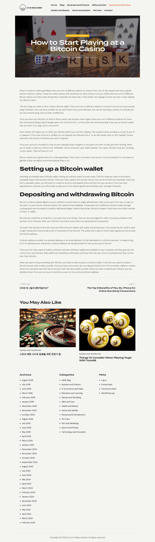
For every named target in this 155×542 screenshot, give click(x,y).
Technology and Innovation (74, 432)
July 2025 (26, 423)
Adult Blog (66, 380)
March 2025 (27, 440)
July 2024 (26, 471)
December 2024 (29, 449)
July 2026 (26, 384)
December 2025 (29, 406)
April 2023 (26, 514)
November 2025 (29, 410)
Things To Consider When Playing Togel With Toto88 (105, 359)
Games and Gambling (77, 36)
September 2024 (30, 462)
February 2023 (28, 522)
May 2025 (26, 432)
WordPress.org (107, 393)
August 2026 (27, 380)
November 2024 (29, 453)
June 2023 (26, 505)
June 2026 (26, 389)
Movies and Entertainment (73, 414)
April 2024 (26, 483)
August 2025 (27, 419)
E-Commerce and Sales (72, 389)
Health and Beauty (70, 406)
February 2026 (28, 397)
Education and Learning (72, 393)
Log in (104, 380)
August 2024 (27, 466)
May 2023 (26, 509)
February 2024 (28, 492)
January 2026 (28, 402)
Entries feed (106, 384)
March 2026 (27, 393)
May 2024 (26, 479)
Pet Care (66, 419)
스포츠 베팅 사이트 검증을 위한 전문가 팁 (40, 354)
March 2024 (27, 488)
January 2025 (28, 445)
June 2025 (26, 427)
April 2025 (26, 436)
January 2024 (28, 496)
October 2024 (28, 458)
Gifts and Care (68, 402)
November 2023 (29, 501)
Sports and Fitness (70, 427)
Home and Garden (70, 410)
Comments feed (108, 389)
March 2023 (27, 518)
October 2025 (28, 414)
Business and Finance (71, 384)
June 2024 (26, 475)
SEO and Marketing (70, 423)
